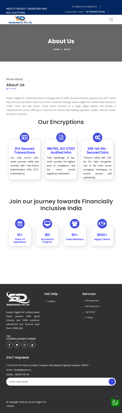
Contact (51, 301)
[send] (112, 381)
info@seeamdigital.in (84, 6)
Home (56, 49)
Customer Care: (85, 11)
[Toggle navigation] (111, 19)
